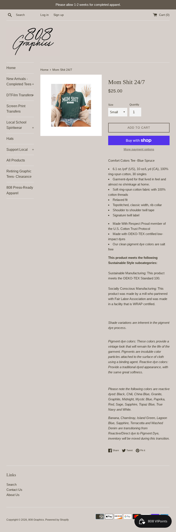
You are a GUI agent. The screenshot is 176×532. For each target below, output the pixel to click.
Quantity (134, 104)
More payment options (139, 149)
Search (11, 484)
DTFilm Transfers (20, 95)
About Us (13, 495)
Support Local (20, 149)
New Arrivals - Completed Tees (20, 81)
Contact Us (14, 489)
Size (110, 104)
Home (11, 68)
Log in (44, 15)
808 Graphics (36, 519)
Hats (10, 138)
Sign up (58, 15)
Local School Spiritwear (20, 125)
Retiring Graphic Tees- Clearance (19, 174)
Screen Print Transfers (15, 108)
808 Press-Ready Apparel (19, 190)
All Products (15, 160)
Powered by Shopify (57, 519)
